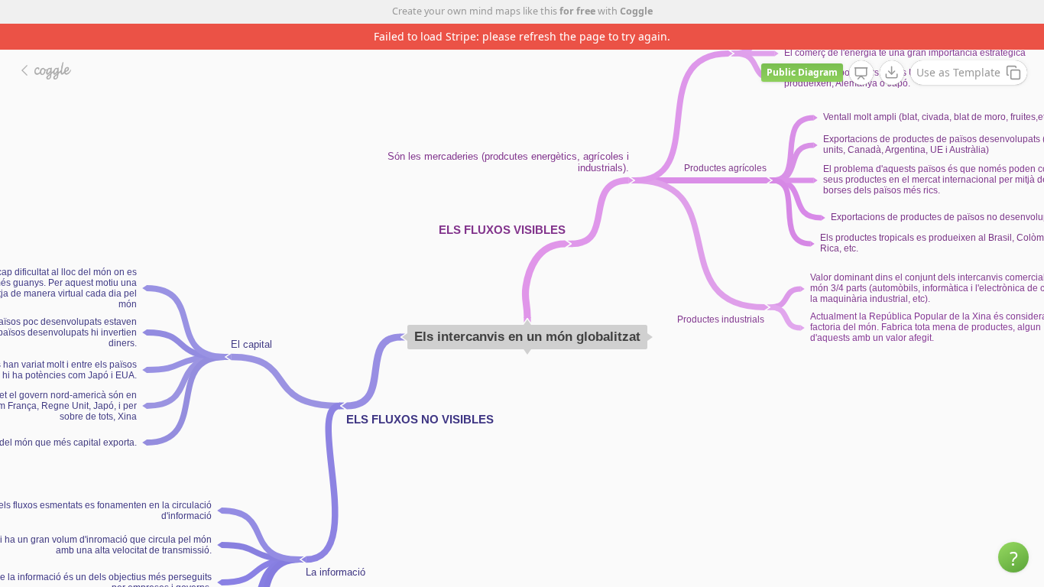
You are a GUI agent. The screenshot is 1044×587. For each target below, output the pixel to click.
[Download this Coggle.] (892, 72)
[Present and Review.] (861, 73)
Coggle (636, 11)
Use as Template (958, 72)
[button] (1013, 557)
